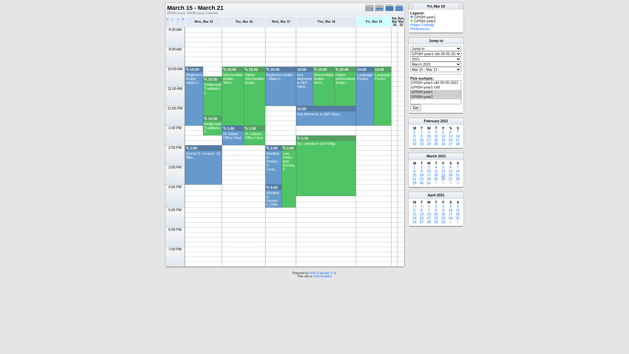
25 (436, 144)
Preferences (420, 29)
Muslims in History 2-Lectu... (272, 161)
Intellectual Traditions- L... (212, 88)
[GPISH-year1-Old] (435, 87)
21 (458, 140)
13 (450, 136)
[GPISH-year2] (435, 97)
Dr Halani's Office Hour (254, 136)
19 (443, 140)
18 (436, 140)
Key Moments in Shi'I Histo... (304, 80)
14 (458, 136)
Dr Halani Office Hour (232, 136)
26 (443, 144)
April (432, 195)
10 (429, 136)
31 (429, 183)
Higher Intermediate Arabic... (254, 79)
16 (422, 140)
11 (436, 136)
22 (414, 144)
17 (429, 140)
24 (429, 144)
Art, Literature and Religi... (317, 144)
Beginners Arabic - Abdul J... (194, 79)
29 (414, 183)
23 (422, 144)
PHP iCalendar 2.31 (323, 273)
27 (450, 144)
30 (422, 183)
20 (450, 140)
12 (443, 136)
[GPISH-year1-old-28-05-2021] (435, 83)
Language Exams (365, 77)
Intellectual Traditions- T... (212, 128)
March (432, 156)
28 (458, 144)
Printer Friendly (422, 25)
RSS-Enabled (323, 276)
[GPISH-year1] (435, 92)
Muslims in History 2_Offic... (273, 198)
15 (414, 140)
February (431, 121)
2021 (444, 121)
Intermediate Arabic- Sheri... (233, 79)
